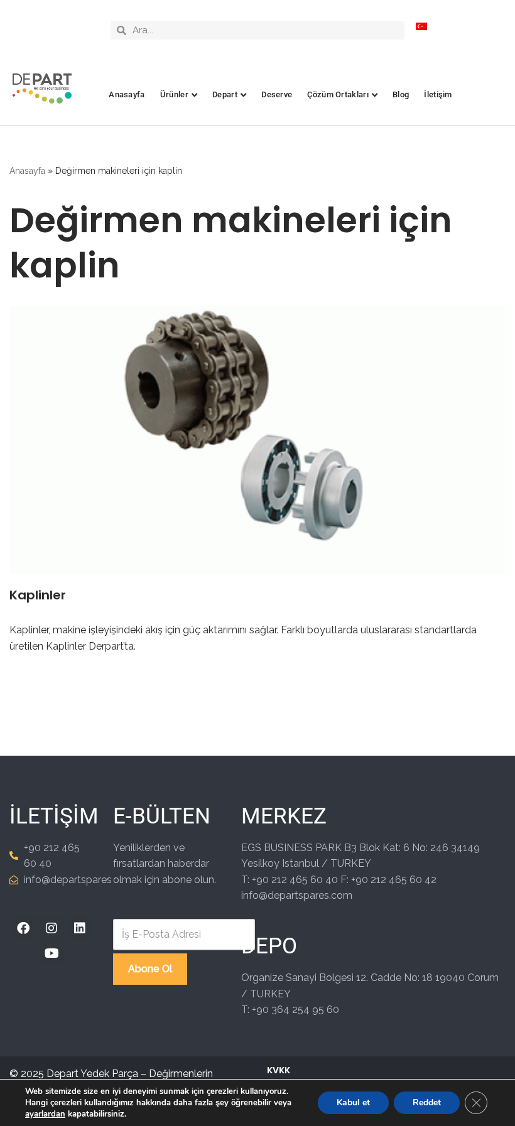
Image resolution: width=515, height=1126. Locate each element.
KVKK (278, 1070)
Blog (401, 94)
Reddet (427, 1102)
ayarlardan (45, 1114)
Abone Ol (150, 969)
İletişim (438, 94)
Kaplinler (37, 595)
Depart (224, 94)
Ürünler (174, 94)
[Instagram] (51, 928)
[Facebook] (23, 928)
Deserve (276, 94)
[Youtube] (51, 953)
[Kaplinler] (257, 440)
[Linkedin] (79, 928)
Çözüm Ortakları (338, 94)
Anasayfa (126, 94)
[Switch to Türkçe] (421, 26)
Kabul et (353, 1102)
